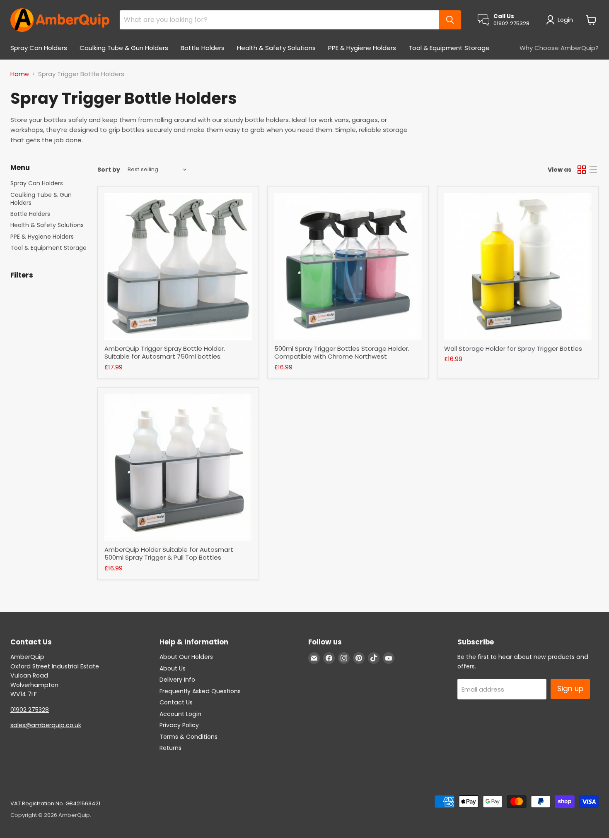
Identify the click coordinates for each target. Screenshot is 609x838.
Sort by (108, 169)
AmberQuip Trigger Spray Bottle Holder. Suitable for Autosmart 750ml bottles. (164, 352)
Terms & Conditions (189, 737)
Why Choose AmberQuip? (559, 47)
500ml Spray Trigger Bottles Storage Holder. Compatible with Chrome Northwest (341, 352)
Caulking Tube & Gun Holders (124, 47)
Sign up (570, 689)
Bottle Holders (203, 47)
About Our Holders (186, 657)
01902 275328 (29, 710)
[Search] (450, 19)
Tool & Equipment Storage (449, 47)
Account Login (180, 714)
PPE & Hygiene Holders (362, 47)
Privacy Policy (179, 725)
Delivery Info (177, 679)
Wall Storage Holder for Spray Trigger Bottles (513, 348)
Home (19, 73)
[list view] (593, 169)
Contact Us (176, 702)
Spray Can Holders (38, 47)
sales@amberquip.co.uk (45, 725)
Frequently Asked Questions (200, 691)
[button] (561, 20)
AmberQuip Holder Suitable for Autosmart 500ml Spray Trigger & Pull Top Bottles (168, 553)
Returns (170, 748)
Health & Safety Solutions (276, 47)
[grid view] (581, 169)
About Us (173, 668)
